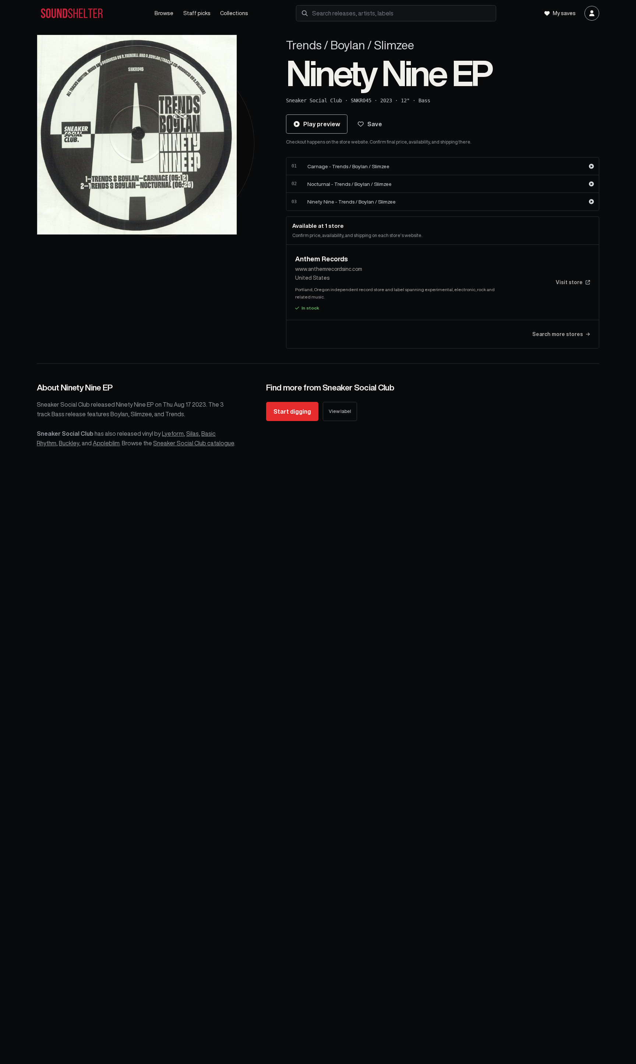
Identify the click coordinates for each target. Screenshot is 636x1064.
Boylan (348, 45)
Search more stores (557, 334)
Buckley (69, 443)
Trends (304, 45)
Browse (164, 13)
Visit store (569, 282)
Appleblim (106, 443)
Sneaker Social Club (314, 100)
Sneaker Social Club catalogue (193, 443)
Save (374, 124)
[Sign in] (591, 13)
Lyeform (173, 433)
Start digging (292, 411)
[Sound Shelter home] (89, 13)
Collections (234, 13)
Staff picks (197, 13)
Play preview (321, 124)
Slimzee (394, 45)
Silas (192, 433)
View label (340, 411)
